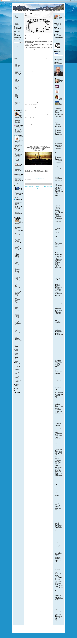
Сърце (56, 561)
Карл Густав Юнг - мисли (59, 334)
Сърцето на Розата (58, 562)
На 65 (56, 397)
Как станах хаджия (58, 323)
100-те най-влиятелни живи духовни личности (58, 130)
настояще (16, 250)
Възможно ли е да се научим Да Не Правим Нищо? (58, 229)
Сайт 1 (55, 35)
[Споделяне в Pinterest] (30, 179)
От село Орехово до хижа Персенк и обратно (58, 428)
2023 (16, 350)
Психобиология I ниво (18, 126)
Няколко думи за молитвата (57, 416)
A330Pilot (39, 629)
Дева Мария (17, 329)
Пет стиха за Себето (58, 439)
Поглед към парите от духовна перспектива (58, 452)
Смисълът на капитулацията (57, 535)
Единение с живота (58, 267)
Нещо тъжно (57, 408)
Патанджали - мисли (58, 438)
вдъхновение (17, 269)
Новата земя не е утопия (59, 413)
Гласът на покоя (57, 241)
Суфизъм (18, 35)
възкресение (17, 293)
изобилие (16, 280)
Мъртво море (17, 80)
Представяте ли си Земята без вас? (58, 472)
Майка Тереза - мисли (58, 371)
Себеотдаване (57, 524)
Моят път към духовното (56, 57)
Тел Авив (16, 90)
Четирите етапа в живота (59, 605)
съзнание (16, 276)
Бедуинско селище (18, 102)
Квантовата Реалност (58, 336)
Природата (56, 476)
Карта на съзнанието (58, 335)
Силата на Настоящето (58, 528)
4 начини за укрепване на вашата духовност (58, 172)
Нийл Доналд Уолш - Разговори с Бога (58, 410)
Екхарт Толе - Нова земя (59, 271)
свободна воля (17, 336)
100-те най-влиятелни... (57, 24)
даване (16, 271)
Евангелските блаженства (57, 265)
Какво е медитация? (58, 330)
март (17, 378)
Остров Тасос (17, 66)
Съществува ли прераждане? (57, 565)
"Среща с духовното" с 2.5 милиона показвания (58, 109)
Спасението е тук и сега (58, 540)
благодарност (17, 256)
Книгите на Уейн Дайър (58, 343)
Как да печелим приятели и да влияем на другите (59, 320)
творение (16, 315)
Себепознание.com (18, 148)
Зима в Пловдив (17, 97)
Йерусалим (17, 309)
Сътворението (57, 563)
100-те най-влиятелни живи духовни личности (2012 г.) (58, 135)
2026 (16, 346)
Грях (55, 242)
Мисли (16, 15)
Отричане (56, 432)
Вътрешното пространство (57, 232)
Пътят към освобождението (57, 492)
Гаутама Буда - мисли (58, 237)
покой (16, 240)
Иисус (16, 257)
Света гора (17, 318)
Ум (55, 588)
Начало (16, 14)
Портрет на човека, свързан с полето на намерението (58, 463)
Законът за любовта (58, 290)
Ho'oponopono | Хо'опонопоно (57, 622)
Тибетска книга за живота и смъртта (57, 569)
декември (17, 363)
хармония (16, 278)
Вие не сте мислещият (58, 222)
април (17, 377)
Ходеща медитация (58, 597)
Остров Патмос (17, 65)
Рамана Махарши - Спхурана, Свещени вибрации (58, 504)
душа (16, 279)
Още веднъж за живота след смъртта (58, 434)
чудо (16, 268)
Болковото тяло (57, 211)
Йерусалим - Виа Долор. (19, 74)
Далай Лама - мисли (58, 244)
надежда (16, 277)
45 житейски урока (58, 175)
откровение (17, 332)
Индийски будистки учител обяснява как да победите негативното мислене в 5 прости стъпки (58, 314)
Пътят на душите (56, 32)
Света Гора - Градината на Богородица (58, 519)
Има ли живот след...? (58, 310)
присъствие (17, 239)
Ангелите (56, 193)
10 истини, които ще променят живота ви (58, 119)
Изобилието (57, 307)
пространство (17, 248)
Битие (16, 246)
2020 (16, 354)
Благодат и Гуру (57, 205)
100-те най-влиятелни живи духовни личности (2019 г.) (58, 152)
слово (16, 324)
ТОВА (56, 572)
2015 (16, 361)
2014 (16, 362)
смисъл (16, 337)
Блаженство (57, 206)
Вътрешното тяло (57, 233)
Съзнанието (57, 554)
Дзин (19, 31)
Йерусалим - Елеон (18, 75)
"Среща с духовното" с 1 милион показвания (19, 366)
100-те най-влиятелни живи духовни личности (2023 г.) (58, 163)
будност (16, 310)
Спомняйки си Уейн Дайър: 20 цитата (58, 542)
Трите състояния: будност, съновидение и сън (58, 577)
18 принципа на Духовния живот (57, 166)
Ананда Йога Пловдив (19, 125)
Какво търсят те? (57, 333)
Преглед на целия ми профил (60, 17)
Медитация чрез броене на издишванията (58, 380)
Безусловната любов (58, 197)
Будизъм (15, 30)
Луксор (16, 104)
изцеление (16, 294)
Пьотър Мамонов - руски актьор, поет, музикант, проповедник (59, 495)
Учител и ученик (57, 594)
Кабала (15, 33)
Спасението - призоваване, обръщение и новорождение (59, 539)
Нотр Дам (16, 59)
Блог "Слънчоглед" (18, 206)
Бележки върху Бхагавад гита (57, 199)
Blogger (48, 629)
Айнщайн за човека (58, 188)
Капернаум (16, 82)
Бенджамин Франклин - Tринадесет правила (58, 201)
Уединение (56, 584)
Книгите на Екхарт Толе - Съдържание (59, 342)
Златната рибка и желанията (57, 300)
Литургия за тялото (58, 363)
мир (15, 247)
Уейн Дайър (17, 292)
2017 (16, 358)
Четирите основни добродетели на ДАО (58, 611)
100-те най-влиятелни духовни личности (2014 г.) (58, 126)
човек (16, 307)
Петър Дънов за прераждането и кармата (59, 443)
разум (16, 300)
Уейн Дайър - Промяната (59, 587)
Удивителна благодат (58, 583)
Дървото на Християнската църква (58, 259)
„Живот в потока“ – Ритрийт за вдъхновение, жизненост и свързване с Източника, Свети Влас (19, 151)
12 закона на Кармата (30, 15)
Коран (15, 35)
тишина (16, 249)
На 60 (56, 396)
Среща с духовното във (58, 51)
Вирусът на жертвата (61, 85)
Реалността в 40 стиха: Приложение (58, 506)
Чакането (56, 599)
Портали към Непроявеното (57, 458)
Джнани (56, 251)
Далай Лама (19, 30)
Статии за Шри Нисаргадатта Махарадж (59, 546)
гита (21, 29)
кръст (16, 322)
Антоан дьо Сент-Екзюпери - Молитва (58, 195)
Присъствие (57, 477)
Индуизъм (15, 29)
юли (17, 373)
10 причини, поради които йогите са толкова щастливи (58, 122)
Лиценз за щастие (57, 364)
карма (16, 285)
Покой (56, 454)
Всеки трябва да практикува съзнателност (57, 226)
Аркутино (16, 96)
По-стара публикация (47, 186)
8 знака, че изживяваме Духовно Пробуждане (58, 180)
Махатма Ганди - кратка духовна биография (58, 378)
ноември (17, 369)
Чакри (56, 600)
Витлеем (16, 78)
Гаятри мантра (57, 238)
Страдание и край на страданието (58, 550)
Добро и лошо (57, 257)
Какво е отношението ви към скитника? (58, 332)
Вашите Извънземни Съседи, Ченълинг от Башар (21, 189)
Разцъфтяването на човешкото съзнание (58, 499)
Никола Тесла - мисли (58, 411)
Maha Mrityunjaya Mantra (58, 623)
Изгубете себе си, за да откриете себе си (58, 305)
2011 (16, 385)
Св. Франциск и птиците (58, 515)
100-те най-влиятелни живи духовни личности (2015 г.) (58, 141)
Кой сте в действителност (57, 346)
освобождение (17, 323)
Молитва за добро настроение (61, 91)
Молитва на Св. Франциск (18, 27)
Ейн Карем (16, 72)
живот (16, 272)
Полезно (16, 17)
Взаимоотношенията (58, 219)
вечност (16, 330)
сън (15, 302)
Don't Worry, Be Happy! (58, 620)
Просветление (57, 485)
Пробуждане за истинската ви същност (58, 479)
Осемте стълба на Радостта (58, 424)
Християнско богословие (59, 598)
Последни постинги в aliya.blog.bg (18, 200)
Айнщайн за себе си (58, 187)
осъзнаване (17, 238)
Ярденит (16, 81)
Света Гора (16, 60)
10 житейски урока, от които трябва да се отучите (58, 117)
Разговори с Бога (56, 30)
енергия (16, 284)
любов (16, 233)
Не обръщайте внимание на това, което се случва (59, 407)
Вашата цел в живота (58, 218)
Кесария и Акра (17, 89)
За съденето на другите (58, 287)
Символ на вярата (17, 24)
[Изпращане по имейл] (25, 179)
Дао (16, 31)
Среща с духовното (18, 135)
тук (15, 303)
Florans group (17, 217)
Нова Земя (56, 412)
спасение (16, 262)
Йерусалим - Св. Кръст (18, 73)
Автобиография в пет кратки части (58, 182)
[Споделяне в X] (28, 179)
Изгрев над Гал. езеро (18, 86)
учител (16, 255)
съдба (16, 325)
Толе (16, 306)
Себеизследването (58, 522)
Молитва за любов (58, 391)
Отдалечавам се (57, 431)
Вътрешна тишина (57, 230)
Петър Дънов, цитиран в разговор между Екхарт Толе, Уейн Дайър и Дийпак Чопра (58, 446)
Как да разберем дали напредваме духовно (58, 322)
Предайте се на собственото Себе (57, 470)
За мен (16, 18)
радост (16, 241)
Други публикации (17, 39)
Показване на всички (20, 230)
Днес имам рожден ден (58, 256)
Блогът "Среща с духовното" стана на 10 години (58, 208)
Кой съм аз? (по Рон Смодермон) (58, 352)
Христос (16, 270)
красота (16, 264)
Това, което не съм (58, 573)
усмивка (16, 314)
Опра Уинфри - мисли (58, 422)
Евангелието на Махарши (57, 263)
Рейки (56, 509)
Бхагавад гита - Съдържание (57, 215)
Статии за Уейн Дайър (57, 26)
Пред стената (57, 468)
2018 (16, 357)
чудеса (16, 317)
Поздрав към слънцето (58, 453)
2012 (16, 384)
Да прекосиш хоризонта (58, 243)
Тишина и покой (57, 571)
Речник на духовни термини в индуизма (58, 512)
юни (17, 374)
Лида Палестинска (18, 71)
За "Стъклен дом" (57, 284)
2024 (16, 349)
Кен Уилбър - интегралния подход (58, 338)
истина (16, 265)
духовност (16, 234)
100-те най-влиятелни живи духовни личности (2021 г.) (58, 157)
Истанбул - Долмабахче (19, 67)
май (16, 376)
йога (16, 295)
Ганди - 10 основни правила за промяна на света (58, 236)
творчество (17, 339)
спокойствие (17, 291)
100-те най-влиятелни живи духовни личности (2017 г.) (58, 146)
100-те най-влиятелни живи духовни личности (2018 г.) (58, 149)
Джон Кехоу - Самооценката (57, 253)
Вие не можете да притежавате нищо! (58, 221)
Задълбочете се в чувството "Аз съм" (58, 289)
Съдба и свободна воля (58, 552)
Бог (15, 253)
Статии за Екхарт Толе (57, 23)
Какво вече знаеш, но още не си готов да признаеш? (21, 114)
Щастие (56, 619)
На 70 (56, 398)
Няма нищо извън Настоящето (57, 418)
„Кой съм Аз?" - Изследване (57, 113)
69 (55, 176)
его (15, 261)
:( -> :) (56, 128)
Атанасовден (57, 196)
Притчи (16, 16)
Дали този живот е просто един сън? (58, 246)
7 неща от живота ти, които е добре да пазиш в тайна (58, 178)
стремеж (16, 338)
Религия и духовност (58, 510)
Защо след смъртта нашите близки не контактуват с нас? (58, 296)
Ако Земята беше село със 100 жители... (58, 190)
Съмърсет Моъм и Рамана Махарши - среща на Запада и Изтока (58, 558)
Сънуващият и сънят (58, 560)
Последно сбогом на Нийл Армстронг (58, 466)
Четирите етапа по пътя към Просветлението (58, 609)
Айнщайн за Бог (57, 184)
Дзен (15, 31)
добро (16, 263)
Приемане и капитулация (59, 475)
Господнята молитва (17, 25)
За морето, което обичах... (57, 286)
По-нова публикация (29, 186)
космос (16, 321)
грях (16, 331)
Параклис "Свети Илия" (58, 435)
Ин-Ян (56, 311)
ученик (16, 316)
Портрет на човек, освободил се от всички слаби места (58, 460)
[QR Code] (57, 46)
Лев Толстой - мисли (58, 360)
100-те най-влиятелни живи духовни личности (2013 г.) (58, 138)
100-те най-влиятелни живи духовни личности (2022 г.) (58, 160)
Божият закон (16, 23)
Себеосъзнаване (57, 523)
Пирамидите (17, 105)
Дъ (18, 31)
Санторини (16, 63)
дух (15, 298)
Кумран (16, 79)
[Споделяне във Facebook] (29, 179)
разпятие (16, 333)
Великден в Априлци (18, 93)
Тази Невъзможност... (21, 163)
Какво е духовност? (58, 329)
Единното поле (57, 268)
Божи (16, 308)
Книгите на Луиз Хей (57, 28)
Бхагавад (19, 29)
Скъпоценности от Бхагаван (57, 533)
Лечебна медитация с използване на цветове (58, 362)
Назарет (16, 87)
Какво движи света (58, 326)
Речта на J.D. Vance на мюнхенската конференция (18, 176)
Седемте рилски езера (58, 527)
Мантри (56, 374)
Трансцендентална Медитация (58, 575)
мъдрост (16, 258)
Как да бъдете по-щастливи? (57, 317)
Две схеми (56, 248)
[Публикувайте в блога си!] (27, 179)
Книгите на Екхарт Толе (57, 22)
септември (18, 370)
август (17, 372)
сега (16, 301)
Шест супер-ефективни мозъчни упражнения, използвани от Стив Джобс (58, 614)
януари (17, 381)
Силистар (16, 95)
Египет (16, 101)
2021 (16, 353)
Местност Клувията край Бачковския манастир (59, 384)
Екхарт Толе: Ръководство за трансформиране (57, 278)
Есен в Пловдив (57, 279)
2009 (16, 388)
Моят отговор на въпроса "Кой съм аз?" (59, 393)
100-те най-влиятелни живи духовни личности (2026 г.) (61, 97)
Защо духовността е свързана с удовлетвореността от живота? (58, 293)
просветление (17, 242)
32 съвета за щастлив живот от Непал (58, 170)
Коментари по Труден (19, 174)
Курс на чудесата (57, 33)
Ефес (16, 64)
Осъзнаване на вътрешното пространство (57, 426)
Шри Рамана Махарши (58, 616)
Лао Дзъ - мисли (57, 359)
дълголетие (17, 299)
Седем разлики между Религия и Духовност (58, 526)
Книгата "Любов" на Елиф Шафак (58, 340)
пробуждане (17, 235)
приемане (16, 286)
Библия (15, 22)
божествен (17, 287)
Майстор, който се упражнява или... (58, 373)
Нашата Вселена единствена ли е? (57, 405)
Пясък (56, 496)
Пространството (57, 486)
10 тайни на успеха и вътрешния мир (58, 124)
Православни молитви (17, 26)
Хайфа (16, 88)
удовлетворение (17, 340)
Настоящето (57, 403)
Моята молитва (57, 395)
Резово (16, 94)
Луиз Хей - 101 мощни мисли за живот (61, 81)
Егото (56, 266)
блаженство (17, 254)
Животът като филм (58, 283)
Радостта (56, 497)
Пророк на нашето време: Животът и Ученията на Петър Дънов (58, 483)
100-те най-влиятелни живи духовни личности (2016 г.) (58, 143)
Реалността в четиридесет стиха (58, 508)
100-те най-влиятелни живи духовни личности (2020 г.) (58, 155)
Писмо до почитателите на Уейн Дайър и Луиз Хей (58, 449)
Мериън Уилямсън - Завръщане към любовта (59, 382)
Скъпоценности (57, 531)
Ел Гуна (16, 103)
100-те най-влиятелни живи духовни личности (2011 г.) (58, 132)
